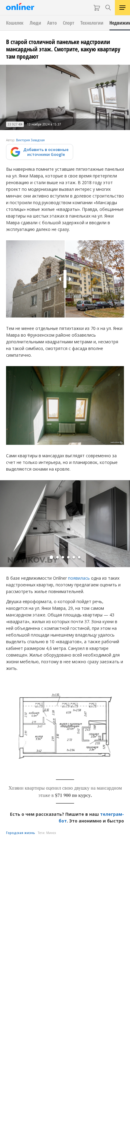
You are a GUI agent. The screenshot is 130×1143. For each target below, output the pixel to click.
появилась (79, 578)
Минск (51, 833)
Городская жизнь (20, 833)
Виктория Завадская (30, 140)
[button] (51, 557)
